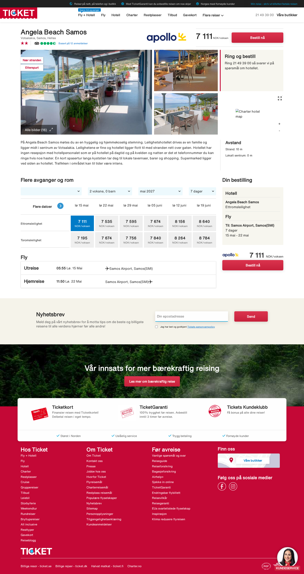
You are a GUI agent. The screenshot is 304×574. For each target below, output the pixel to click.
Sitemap (92, 508)
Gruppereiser (29, 487)
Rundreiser (28, 513)
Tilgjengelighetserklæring (103, 519)
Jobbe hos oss (96, 471)
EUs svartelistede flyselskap (171, 508)
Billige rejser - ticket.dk (71, 566)
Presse (91, 466)
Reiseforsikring (162, 466)
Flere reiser (214, 15)
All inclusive (29, 524)
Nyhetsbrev (94, 503)
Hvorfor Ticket (96, 476)
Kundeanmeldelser (99, 524)
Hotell (115, 15)
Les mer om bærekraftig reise (152, 381)
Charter (132, 15)
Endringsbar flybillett (166, 492)
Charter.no (134, 566)
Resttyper (27, 529)
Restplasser (153, 15)
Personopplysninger (99, 513)
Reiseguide (159, 460)
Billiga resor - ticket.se (36, 566)
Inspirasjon (159, 513)
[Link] (223, 486)
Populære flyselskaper (101, 497)
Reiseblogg (28, 540)
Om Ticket (93, 455)
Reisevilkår (159, 497)
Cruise (25, 482)
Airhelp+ (158, 476)
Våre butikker (287, 15)
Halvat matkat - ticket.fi (107, 566)
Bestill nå (257, 37)
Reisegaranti (160, 503)
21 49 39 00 (265, 15)
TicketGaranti (161, 487)
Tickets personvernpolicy (201, 327)
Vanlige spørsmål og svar (169, 455)
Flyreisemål (94, 482)
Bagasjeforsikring (164, 471)
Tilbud (172, 15)
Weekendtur (29, 508)
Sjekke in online (163, 482)
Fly (103, 15)
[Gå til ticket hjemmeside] (18, 12)
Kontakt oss (94, 460)
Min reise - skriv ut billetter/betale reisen (274, 3)
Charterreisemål (97, 487)
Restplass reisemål (99, 492)
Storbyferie (28, 503)
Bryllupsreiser (30, 519)
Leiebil (25, 497)
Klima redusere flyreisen (168, 519)
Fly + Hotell (86, 15)
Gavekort (189, 15)
